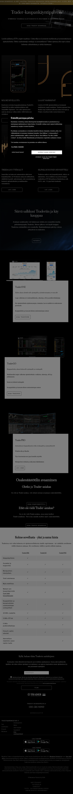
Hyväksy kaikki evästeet (47, 152)
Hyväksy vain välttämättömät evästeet (46, 157)
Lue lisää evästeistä (17, 147)
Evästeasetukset (18, 152)
